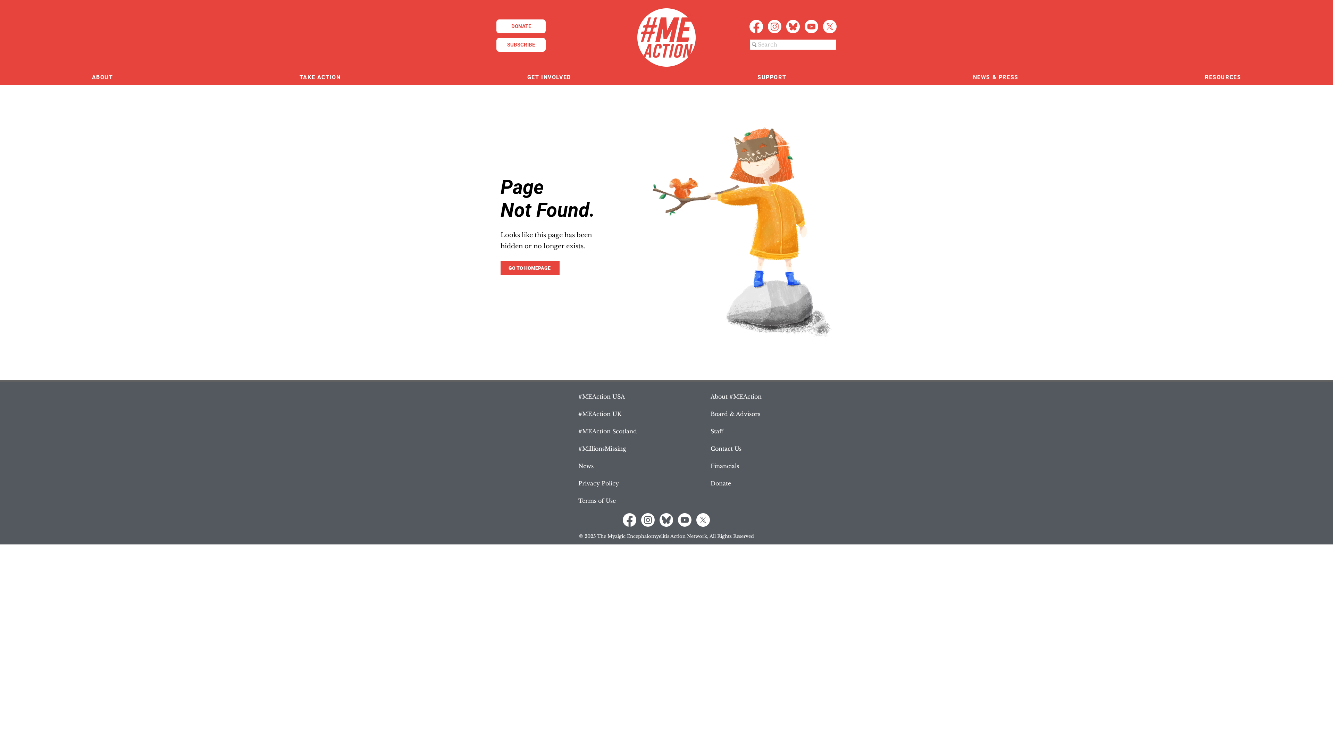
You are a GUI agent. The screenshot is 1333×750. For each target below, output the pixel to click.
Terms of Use (597, 500)
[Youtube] (811, 26)
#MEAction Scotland (607, 431)
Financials (725, 465)
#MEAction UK (599, 413)
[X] (830, 26)
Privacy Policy (598, 483)
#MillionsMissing (602, 448)
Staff (717, 431)
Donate (721, 483)
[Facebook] (756, 26)
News (586, 465)
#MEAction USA (601, 396)
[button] (102, 77)
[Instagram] (774, 26)
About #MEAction (736, 396)
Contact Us (726, 448)
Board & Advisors (735, 413)
